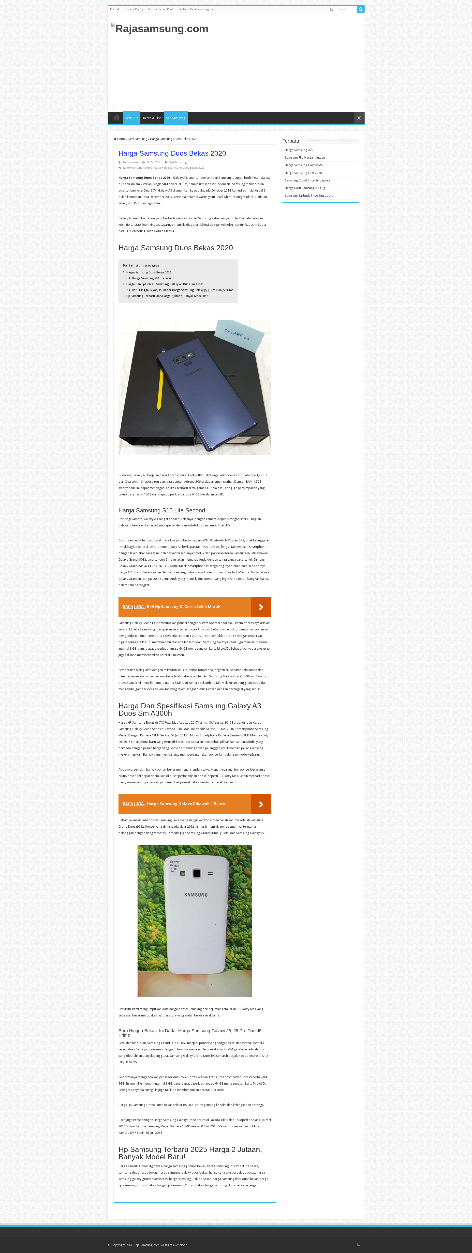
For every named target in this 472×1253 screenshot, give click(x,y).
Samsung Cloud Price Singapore (307, 180)
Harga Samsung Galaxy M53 (304, 165)
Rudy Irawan (130, 162)
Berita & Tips (152, 118)
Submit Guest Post (160, 9)
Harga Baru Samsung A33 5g (305, 188)
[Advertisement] (271, 72)
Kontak (115, 9)
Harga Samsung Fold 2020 (303, 173)
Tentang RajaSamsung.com (197, 9)
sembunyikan (151, 265)
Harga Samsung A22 (299, 150)
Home (116, 117)
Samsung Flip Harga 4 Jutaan (305, 157)
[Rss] (331, 10)
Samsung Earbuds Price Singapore (309, 195)
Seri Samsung (175, 118)
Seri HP (130, 118)
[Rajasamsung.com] (159, 28)
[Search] (361, 9)
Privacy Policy (134, 9)
